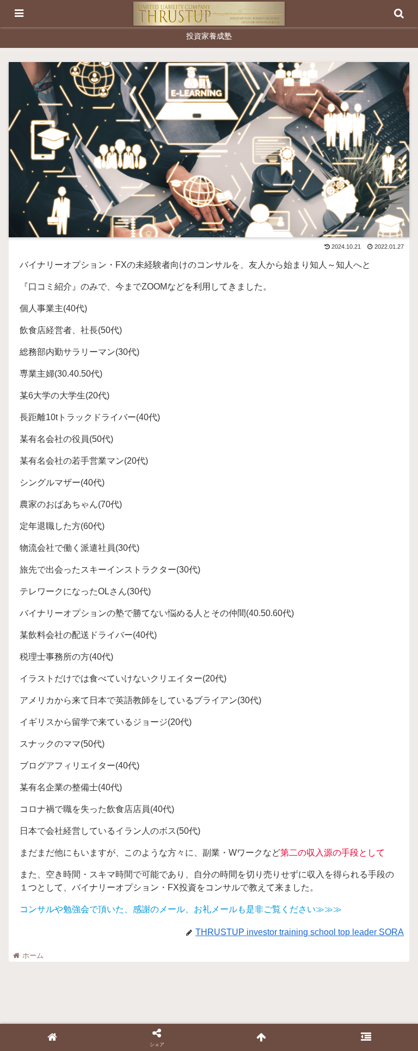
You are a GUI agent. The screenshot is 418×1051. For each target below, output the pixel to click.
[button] (386, 926)
